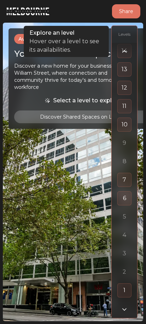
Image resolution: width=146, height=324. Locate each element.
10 (125, 124)
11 (124, 106)
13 (124, 69)
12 (124, 87)
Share (126, 11)
